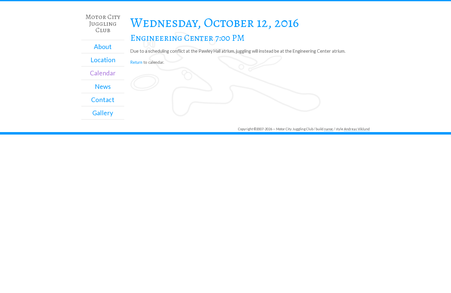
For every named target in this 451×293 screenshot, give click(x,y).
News (103, 86)
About (103, 46)
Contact (102, 99)
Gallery (102, 112)
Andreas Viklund (357, 129)
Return (136, 62)
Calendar (103, 73)
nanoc (328, 129)
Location (103, 59)
